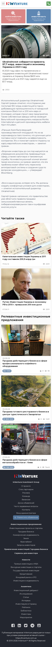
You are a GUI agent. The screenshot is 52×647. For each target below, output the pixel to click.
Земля (26, 538)
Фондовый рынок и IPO (26, 577)
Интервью (26, 601)
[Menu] (3, 3)
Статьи (26, 597)
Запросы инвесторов (26, 545)
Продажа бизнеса (26, 532)
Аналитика (26, 586)
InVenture (26, 482)
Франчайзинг (26, 542)
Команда (26, 496)
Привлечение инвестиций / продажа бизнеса (26, 549)
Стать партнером (26, 489)
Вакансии (26, 500)
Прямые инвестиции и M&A (26, 564)
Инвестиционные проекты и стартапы (26, 528)
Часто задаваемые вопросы (26, 506)
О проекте (26, 486)
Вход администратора (26, 513)
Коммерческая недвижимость (26, 535)
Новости (26, 560)
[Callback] (48, 3)
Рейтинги (26, 607)
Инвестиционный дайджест (26, 590)
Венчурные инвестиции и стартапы (26, 567)
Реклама (26, 493)
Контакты (26, 510)
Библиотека (26, 611)
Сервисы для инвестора (26, 553)
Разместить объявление (27, 517)
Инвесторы (26, 614)
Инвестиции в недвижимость (26, 581)
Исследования (26, 594)
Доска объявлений (26, 503)
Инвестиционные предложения (26, 524)
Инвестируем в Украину (26, 604)
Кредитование (26, 574)
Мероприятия (26, 617)
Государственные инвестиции (26, 570)
